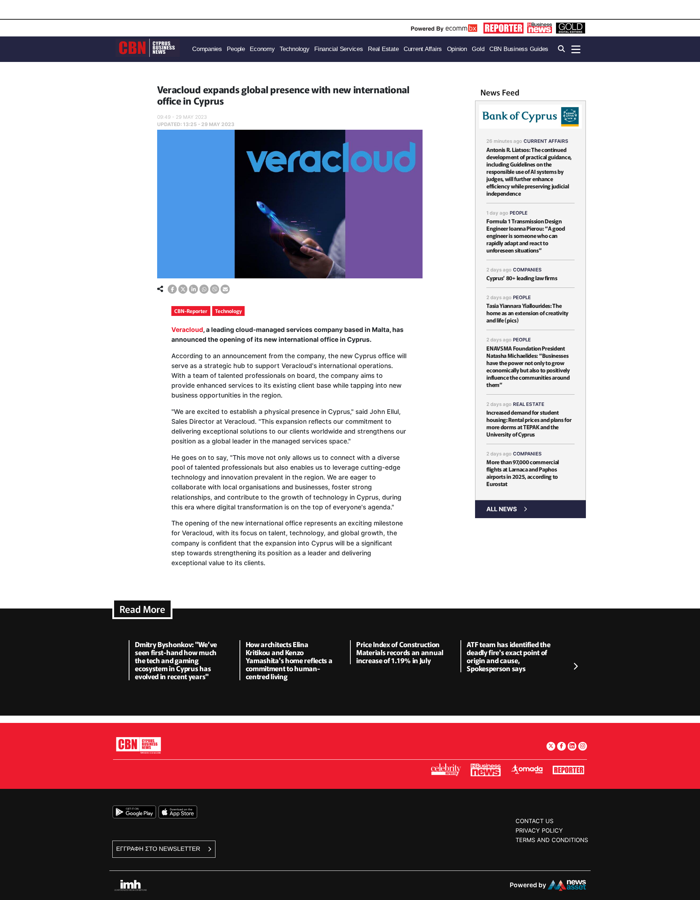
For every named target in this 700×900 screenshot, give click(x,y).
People (519, 213)
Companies (527, 270)
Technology (228, 310)
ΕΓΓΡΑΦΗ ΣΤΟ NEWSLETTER (159, 848)
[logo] (147, 48)
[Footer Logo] (138, 745)
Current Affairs (546, 141)
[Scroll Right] (575, 666)
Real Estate (528, 404)
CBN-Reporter (190, 310)
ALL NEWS (501, 509)
